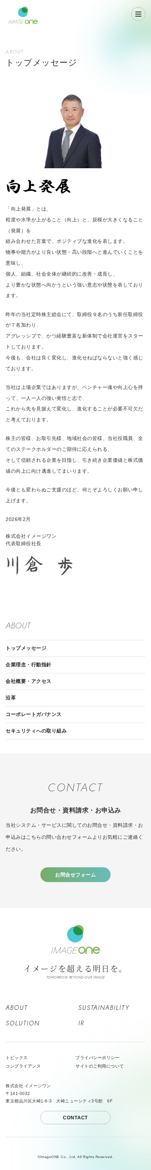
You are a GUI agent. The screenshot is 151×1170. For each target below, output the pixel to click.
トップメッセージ (26, 648)
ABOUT (17, 1007)
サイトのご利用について (100, 1066)
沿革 (11, 697)
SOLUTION (23, 1023)
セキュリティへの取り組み (36, 731)
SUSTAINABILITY (103, 1007)
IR (81, 1023)
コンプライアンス (23, 1066)
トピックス (17, 1057)
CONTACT (75, 1117)
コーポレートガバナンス (34, 714)
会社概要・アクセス (29, 681)
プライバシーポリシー (97, 1057)
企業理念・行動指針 (29, 664)
